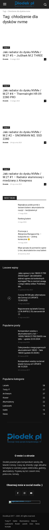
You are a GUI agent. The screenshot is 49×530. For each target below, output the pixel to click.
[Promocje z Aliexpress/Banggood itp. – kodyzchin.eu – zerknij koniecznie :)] (9, 234)
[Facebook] (17, 493)
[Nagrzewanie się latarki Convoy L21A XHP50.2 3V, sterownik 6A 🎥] (9, 312)
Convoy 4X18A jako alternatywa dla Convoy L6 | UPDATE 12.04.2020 (31, 297)
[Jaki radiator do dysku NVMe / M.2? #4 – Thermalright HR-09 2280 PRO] (24, 76)
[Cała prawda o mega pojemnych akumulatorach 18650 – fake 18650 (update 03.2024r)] (9, 350)
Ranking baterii (24, 219)
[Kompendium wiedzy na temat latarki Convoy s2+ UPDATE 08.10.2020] (9, 364)
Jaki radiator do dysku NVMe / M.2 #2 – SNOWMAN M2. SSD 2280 (22, 135)
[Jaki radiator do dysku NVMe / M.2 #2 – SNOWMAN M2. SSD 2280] (24, 118)
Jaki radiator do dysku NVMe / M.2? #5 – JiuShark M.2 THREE (23, 53)
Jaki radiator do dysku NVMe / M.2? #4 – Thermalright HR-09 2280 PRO (22, 94)
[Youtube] (31, 493)
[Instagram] (24, 493)
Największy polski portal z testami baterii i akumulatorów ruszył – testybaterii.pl (31, 207)
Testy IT (6, 47)
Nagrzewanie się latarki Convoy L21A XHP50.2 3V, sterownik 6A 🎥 (31, 311)
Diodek (5, 59)
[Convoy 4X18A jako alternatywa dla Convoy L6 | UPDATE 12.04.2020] (9, 298)
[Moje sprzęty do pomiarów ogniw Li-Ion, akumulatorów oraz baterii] (9, 251)
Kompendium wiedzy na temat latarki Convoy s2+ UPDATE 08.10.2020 (31, 364)
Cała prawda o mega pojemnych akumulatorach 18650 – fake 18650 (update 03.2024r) (32, 350)
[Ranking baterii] (9, 222)
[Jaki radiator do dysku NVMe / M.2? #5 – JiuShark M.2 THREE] (24, 38)
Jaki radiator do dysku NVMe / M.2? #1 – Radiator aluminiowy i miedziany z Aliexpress (23, 177)
